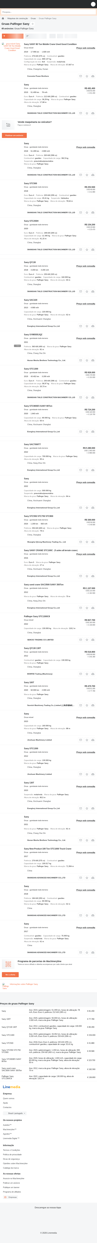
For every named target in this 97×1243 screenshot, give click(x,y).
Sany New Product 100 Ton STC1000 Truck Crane (47, 849)
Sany (26, 85)
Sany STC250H (31, 221)
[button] (93, 4)
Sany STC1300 (31, 369)
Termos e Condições (11, 1150)
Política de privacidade (12, 1154)
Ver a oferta (10, 975)
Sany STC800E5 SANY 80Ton (38, 406)
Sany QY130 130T (32, 648)
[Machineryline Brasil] (17, 4)
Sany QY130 (30, 262)
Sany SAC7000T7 (32, 444)
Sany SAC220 (30, 300)
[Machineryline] (3, 18)
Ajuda (5, 1103)
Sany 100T (29, 682)
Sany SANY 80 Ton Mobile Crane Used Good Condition (50, 44)
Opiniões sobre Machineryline (15, 1163)
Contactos (7, 1107)
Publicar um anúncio (14, 135)
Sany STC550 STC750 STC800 (38, 516)
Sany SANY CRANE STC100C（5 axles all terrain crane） (51, 550)
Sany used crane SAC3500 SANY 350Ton (44, 585)
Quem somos (8, 1098)
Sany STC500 (30, 183)
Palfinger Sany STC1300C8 (37, 616)
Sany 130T (29, 783)
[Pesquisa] (93, 12)
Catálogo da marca (11, 1168)
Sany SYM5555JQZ (33, 334)
